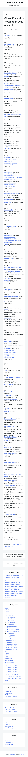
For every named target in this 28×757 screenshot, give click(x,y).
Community (7, 145)
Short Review (8, 658)
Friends (6, 76)
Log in (6, 722)
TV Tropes (8, 695)
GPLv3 (22, 754)
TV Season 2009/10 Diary (13, 674)
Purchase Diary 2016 (11, 649)
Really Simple (12, 754)
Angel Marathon (11, 617)
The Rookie (7, 318)
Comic (7, 610)
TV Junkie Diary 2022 (16, 544)
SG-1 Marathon (11, 635)
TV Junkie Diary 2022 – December (14, 589)
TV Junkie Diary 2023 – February (14, 586)
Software (8, 656)
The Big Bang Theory (10, 73)
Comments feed (9, 726)
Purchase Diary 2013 (11, 644)
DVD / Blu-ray (8, 613)
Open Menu (15, 5)
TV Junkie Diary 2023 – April (12, 582)
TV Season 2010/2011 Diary (13, 676)
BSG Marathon (10, 620)
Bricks (7, 653)
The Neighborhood (9, 485)
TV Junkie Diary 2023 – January (13, 588)
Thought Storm (9, 660)
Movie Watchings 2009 (13, 629)
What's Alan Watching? (11, 696)
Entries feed (8, 724)
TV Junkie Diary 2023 (11, 673)
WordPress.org (9, 728)
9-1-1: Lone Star (8, 210)
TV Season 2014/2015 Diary (13, 678)
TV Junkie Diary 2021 (11, 669)
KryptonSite (8, 691)
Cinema (7, 611)
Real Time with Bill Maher (11, 193)
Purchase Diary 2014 (11, 646)
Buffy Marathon (11, 622)
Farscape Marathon (12, 626)
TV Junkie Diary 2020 (11, 667)
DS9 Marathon (10, 624)
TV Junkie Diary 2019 (11, 665)
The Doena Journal (14, 2)
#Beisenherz (7, 157)
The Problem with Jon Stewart (12, 85)
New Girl (6, 411)
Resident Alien (8, 89)
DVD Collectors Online (11, 711)
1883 (5, 251)
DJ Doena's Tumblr (10, 709)
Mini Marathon (10, 628)
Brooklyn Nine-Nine (10, 44)
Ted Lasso (7, 35)
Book (6, 608)
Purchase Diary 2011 (11, 640)
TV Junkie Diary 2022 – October (13, 593)
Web (6, 680)
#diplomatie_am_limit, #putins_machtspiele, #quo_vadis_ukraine (10, 184)
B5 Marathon (10, 619)
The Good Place (8, 395)
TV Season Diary (9, 546)
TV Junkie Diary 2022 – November (14, 591)
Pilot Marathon (10, 633)
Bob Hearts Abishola (10, 419)
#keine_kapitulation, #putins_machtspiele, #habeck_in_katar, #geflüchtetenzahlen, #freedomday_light (10, 354)
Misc (6, 651)
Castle (6, 244)
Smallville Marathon (12, 637)
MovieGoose (8, 693)
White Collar (7, 440)
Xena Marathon (11, 638)
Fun (7, 655)
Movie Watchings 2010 (13, 631)
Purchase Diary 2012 (11, 642)
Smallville (7, 83)
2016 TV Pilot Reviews (12, 664)
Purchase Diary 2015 (11, 647)
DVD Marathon (10, 615)
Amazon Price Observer (11, 708)
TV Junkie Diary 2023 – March (13, 584)
